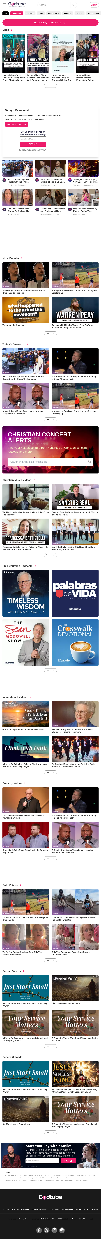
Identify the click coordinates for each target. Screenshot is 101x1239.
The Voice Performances (83, 185)
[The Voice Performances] (70, 180)
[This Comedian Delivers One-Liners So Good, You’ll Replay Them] (25, 800)
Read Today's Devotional (48, 22)
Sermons (94, 1209)
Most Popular (10, 258)
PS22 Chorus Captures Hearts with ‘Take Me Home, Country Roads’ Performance (18, 180)
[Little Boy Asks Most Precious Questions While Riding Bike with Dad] (75, 902)
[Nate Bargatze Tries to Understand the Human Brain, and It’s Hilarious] (25, 275)
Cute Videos (10, 885)
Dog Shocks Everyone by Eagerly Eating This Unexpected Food (85, 210)
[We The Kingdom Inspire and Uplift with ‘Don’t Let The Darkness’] (25, 497)
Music (86, 1209)
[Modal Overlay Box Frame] (33, 141)
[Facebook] (39, 1230)
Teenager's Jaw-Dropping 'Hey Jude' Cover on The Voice (85, 180)
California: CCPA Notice (41, 1219)
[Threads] (62, 1230)
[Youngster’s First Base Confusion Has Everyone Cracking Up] (75, 275)
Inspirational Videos (14, 697)
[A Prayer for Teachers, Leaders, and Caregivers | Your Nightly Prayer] (25, 1023)
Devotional (16, 13)
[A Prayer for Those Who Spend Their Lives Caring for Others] (75, 1023)
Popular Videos (9, 1209)
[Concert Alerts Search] (89, 462)
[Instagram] (54, 1230)
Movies (79, 13)
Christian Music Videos (16, 480)
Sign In (94, 5)
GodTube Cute (79, 214)
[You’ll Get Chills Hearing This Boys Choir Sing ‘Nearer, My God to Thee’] (75, 532)
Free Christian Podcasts (17, 565)
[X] (47, 1230)
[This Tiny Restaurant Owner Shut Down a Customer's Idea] (75, 937)
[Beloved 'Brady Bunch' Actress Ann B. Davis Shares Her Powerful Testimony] (75, 714)
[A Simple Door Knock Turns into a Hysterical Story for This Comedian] (25, 396)
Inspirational (53, 13)
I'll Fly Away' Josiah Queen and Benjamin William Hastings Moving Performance (53, 210)
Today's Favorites (13, 344)
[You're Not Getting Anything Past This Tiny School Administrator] (25, 937)
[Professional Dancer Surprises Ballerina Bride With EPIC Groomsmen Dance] (75, 749)
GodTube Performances (17, 185)
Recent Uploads (12, 1057)
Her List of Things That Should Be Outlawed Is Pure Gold (18, 210)
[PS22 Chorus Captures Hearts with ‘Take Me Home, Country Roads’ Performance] (25, 361)
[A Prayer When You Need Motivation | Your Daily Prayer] (25, 988)
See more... (50, 86)
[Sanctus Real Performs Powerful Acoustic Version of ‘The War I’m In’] (75, 497)
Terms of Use (11, 1219)
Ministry (67, 13)
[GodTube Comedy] (37, 180)
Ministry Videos (68, 1209)
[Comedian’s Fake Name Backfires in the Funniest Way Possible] (25, 835)
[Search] (73, 4)
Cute (41, 13)
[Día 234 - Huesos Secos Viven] (75, 988)
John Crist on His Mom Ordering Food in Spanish (53, 180)
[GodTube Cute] (70, 209)
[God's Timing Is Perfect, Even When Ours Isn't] (25, 714)
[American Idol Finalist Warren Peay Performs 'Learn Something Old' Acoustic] (75, 310)
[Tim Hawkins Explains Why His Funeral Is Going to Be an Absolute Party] (75, 361)
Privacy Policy (23, 1219)
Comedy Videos (12, 783)
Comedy (30, 13)
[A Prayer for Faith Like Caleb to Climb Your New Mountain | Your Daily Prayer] (25, 749)
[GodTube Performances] (4, 180)
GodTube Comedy (48, 185)
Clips (5, 29)
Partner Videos (11, 971)
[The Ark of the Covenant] (25, 310)
